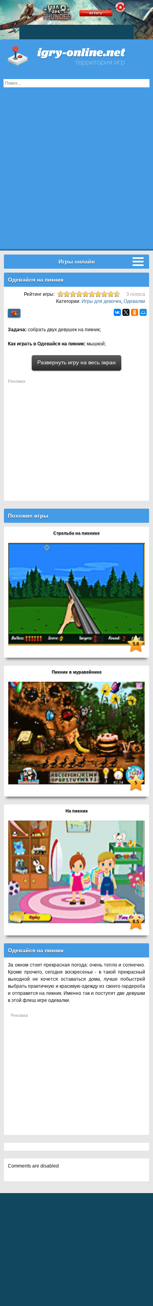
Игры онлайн (76, 55)
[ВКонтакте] (117, 312)
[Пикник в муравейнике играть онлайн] (76, 733)
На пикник (77, 810)
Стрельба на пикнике (76, 533)
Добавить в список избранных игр (14, 313)
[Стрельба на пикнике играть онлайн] (76, 594)
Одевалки (134, 301)
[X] (125, 312)
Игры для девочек (101, 301)
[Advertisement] (76, 172)
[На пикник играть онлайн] (76, 871)
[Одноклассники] (134, 312)
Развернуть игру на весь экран (76, 362)
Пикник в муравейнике (77, 672)
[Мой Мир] (143, 312)
